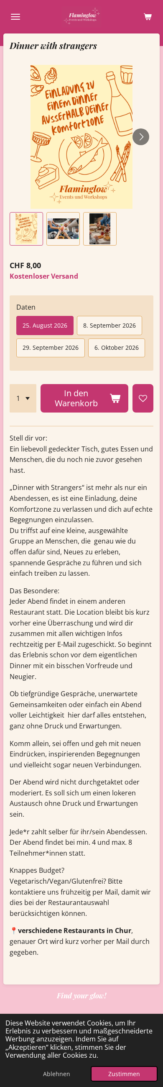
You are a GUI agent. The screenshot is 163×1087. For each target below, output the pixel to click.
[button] (26, 229)
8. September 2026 (109, 325)
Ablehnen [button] (56, 1074)
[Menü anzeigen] (15, 16)
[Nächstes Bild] (140, 136)
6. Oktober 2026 (116, 347)
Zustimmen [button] (124, 1074)
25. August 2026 (45, 325)
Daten (26, 307)
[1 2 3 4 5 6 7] (23, 398)
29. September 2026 (51, 347)
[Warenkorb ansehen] (147, 16)
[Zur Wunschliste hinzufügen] (142, 398)
